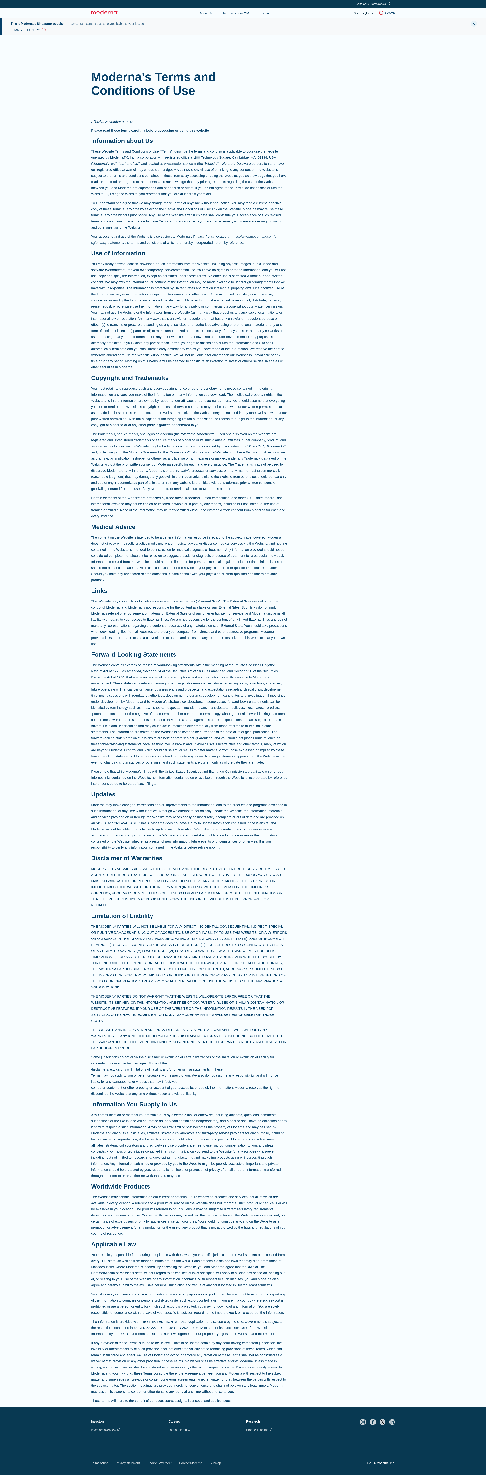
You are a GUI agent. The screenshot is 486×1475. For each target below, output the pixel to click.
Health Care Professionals (370, 3)
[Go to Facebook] (373, 1422)
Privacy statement (128, 1463)
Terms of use (99, 1463)
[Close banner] (474, 24)
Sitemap (215, 1463)
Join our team (178, 1429)
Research (264, 13)
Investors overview (103, 1429)
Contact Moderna (190, 1463)
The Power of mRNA (235, 13)
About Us (206, 13)
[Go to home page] (104, 13)
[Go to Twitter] (382, 1422)
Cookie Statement (159, 1463)
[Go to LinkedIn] (392, 1422)
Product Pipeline (257, 1429)
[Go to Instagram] (363, 1422)
